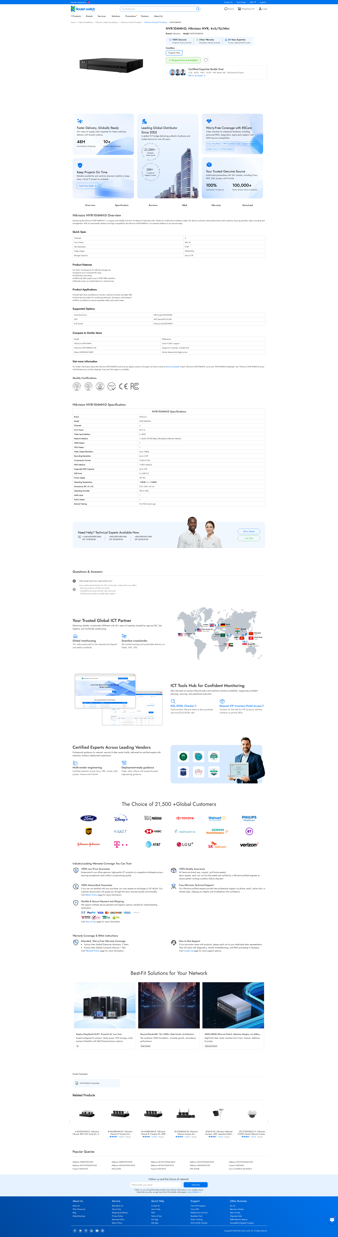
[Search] (197, 9)
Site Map (154, 1223)
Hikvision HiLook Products (131, 22)
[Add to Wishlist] (206, 61)
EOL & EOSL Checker (199, 1223)
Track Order (241, 2)
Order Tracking (197, 1219)
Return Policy (91, 894)
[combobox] (160, 9)
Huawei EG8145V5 (158, 1168)
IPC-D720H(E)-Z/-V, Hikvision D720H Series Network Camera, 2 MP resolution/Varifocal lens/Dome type (252, 1132)
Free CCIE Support (198, 1205)
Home (73, 22)
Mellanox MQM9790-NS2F (122, 1162)
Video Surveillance (85, 22)
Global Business (79, 1216)
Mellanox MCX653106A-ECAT (162, 1165)
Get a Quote (248, 531)
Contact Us (228, 2)
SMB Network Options (238, 1219)
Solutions (116, 16)
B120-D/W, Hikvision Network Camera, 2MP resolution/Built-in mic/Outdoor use (219, 1132)
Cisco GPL (195, 1209)
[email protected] (172, 366)
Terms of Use (156, 1216)
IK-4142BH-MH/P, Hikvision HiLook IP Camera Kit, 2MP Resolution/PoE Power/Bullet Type (153, 1132)
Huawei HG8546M (236, 1165)
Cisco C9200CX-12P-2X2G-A (240, 1168)
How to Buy (155, 1209)
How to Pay (91, 921)
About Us (158, 16)
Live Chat (249, 538)
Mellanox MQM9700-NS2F (83, 1162)
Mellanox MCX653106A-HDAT (123, 1165)
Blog (74, 1212)
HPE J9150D (194, 1168)
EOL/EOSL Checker (182, 706)
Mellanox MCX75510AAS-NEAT (85, 1165)
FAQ (153, 1212)
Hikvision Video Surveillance (107, 22)
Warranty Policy (92, 950)
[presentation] (70, 1121)
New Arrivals (235, 1212)
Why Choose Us (79, 1209)
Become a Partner (237, 1209)
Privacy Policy (117, 1216)
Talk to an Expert (196, 75)
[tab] (169, 553)
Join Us (232, 1205)
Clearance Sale (236, 1216)
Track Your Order (87, 185)
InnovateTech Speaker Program (242, 1223)
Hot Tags (154, 1219)
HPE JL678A (116, 1168)
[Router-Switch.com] (87, 9)
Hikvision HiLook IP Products (155, 22)
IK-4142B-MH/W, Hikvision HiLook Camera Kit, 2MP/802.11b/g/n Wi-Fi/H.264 (186, 1132)
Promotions (130, 16)
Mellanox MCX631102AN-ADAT (163, 1162)
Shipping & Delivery (120, 1212)
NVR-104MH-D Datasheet (89, 1083)
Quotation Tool (196, 1216)
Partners (145, 16)
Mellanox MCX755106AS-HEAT (202, 1162)
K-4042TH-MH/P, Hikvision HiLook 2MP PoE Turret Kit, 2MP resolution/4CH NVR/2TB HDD (87, 1132)
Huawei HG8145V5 (80, 1168)
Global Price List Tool (199, 1212)
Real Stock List (117, 1205)
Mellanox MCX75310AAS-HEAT (241, 1162)
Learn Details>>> (194, 1192)
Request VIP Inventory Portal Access (241, 706)
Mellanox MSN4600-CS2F (200, 1165)
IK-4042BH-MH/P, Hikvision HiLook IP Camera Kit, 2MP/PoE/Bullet (120, 1132)
